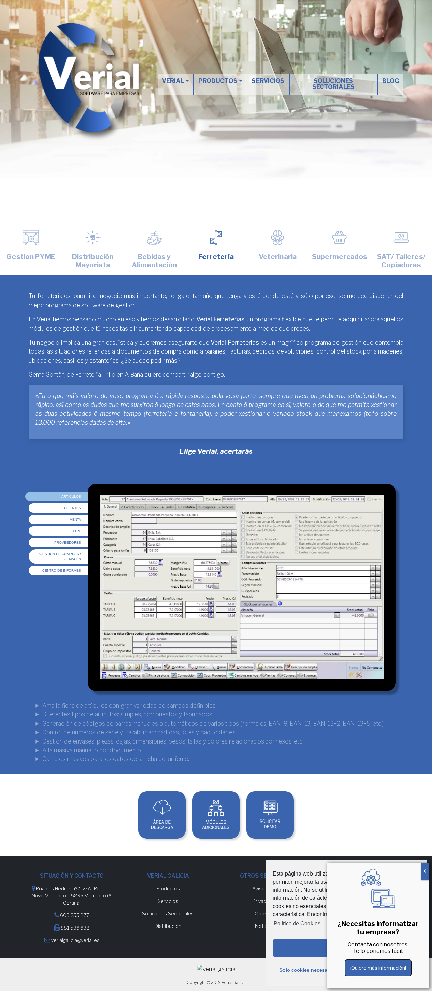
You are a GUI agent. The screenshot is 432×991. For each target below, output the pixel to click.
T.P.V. (76, 531)
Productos (217, 80)
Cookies (264, 913)
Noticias (264, 926)
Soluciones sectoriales (333, 83)
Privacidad (264, 901)
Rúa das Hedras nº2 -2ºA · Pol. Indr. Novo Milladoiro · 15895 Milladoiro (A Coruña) (72, 896)
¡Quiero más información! (378, 968)
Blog (390, 80)
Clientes (72, 508)
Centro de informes (61, 570)
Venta (75, 519)
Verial (173, 80)
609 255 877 (74, 915)
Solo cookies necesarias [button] (307, 970)
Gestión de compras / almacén (60, 556)
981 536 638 (75, 928)
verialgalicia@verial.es (75, 940)
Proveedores (67, 542)
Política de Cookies (297, 924)
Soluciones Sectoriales (168, 913)
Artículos (71, 496)
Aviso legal (264, 888)
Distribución (168, 926)
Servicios (268, 80)
